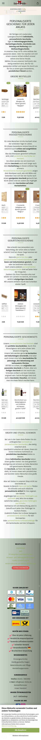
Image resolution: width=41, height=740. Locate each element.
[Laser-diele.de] (20, 3)
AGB (20, 551)
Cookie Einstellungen (20, 560)
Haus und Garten (25, 486)
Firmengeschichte (20, 659)
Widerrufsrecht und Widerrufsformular (20, 564)
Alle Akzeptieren (20, 730)
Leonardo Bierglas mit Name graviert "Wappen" (20, 102)
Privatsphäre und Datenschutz (20, 554)
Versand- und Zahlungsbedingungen (20, 557)
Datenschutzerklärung (9, 726)
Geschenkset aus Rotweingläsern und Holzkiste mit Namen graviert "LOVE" (20, 404)
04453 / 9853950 (23, 679)
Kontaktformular (20, 685)
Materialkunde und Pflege (20, 665)
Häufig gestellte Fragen (20, 662)
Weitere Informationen (20, 736)
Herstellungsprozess (20, 668)
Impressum (20, 548)
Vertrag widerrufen (20, 568)
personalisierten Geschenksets (22, 343)
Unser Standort (21, 688)
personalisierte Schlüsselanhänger (21, 521)
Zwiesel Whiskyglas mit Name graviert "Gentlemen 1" (20, 307)
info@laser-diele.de (23, 682)
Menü (3, 3)
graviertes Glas (22, 257)
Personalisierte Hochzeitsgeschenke (17, 171)
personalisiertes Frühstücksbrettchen (18, 260)
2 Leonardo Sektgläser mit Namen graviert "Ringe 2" (20, 208)
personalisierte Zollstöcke (17, 516)
